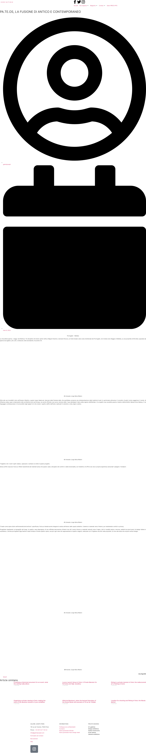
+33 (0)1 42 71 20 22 (41, 730)
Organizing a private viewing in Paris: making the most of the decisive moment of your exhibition (29, 701)
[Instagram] (83, 2)
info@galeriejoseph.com (37, 733)
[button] (84, 5)
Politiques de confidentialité (67, 727)
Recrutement (34, 738)
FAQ (31, 741)
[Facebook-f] (75, 2)
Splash (5, 677)
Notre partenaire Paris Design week (69, 732)
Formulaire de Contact (36, 735)
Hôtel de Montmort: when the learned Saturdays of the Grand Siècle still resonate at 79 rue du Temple (79, 701)
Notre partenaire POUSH (66, 730)
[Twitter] (79, 2)
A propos (62, 729)
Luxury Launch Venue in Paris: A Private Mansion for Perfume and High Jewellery (79, 683)
